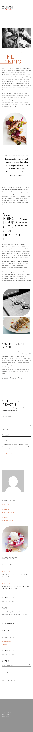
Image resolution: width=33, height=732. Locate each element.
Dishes (4, 504)
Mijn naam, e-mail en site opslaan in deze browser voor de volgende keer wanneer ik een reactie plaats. (16, 447)
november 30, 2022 (8, 561)
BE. (13, 601)
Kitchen (4, 509)
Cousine (14, 612)
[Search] (29, 665)
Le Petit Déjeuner (20, 53)
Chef (9, 612)
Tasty (20, 378)
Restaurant (5, 515)
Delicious (21, 612)
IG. (6, 601)
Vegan (4, 617)
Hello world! (9, 565)
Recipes (13, 378)
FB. (3, 601)
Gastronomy (5, 507)
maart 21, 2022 (7, 53)
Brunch (5, 378)
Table (4, 517)
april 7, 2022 (6, 571)
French (27, 612)
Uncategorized (6, 520)
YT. (9, 601)
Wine (9, 617)
